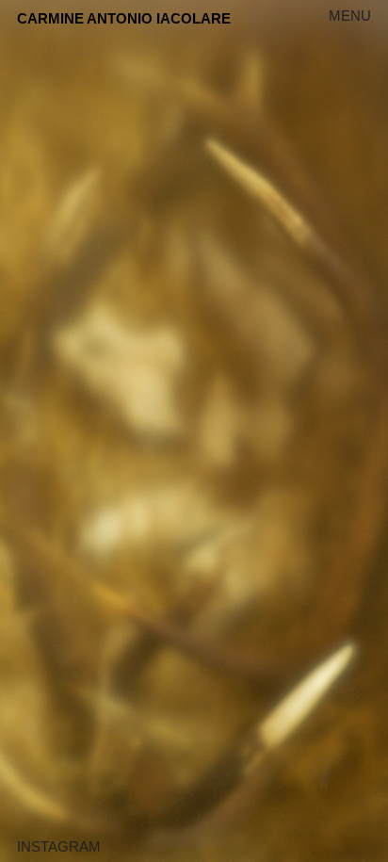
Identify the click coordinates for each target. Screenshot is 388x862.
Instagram (59, 846)
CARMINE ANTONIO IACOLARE (124, 18)
